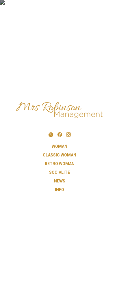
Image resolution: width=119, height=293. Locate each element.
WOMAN (59, 146)
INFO (59, 189)
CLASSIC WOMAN (59, 155)
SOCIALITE (59, 172)
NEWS (59, 181)
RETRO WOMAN (60, 163)
